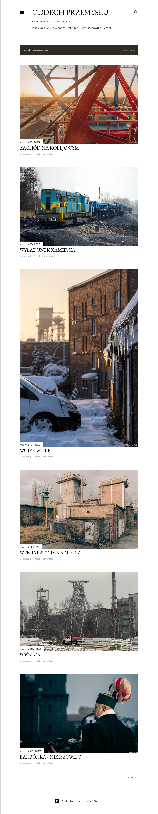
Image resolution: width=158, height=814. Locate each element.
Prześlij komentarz (43, 154)
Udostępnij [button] (25, 154)
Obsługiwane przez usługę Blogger (82, 801)
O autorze (59, 28)
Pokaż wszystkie (128, 50)
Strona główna (41, 28)
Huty (83, 28)
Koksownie (94, 28)
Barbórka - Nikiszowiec (50, 757)
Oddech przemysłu (70, 12)
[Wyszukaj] (135, 11)
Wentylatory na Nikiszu (52, 552)
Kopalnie (72, 28)
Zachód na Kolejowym (49, 148)
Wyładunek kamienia (47, 250)
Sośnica (30, 655)
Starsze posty (132, 777)
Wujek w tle (35, 450)
